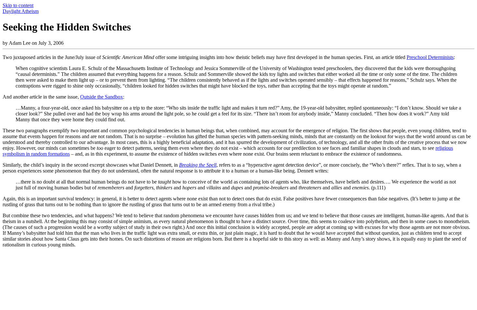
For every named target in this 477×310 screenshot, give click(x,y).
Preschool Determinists (430, 57)
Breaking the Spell (197, 165)
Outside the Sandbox (101, 97)
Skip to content (18, 5)
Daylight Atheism (21, 11)
